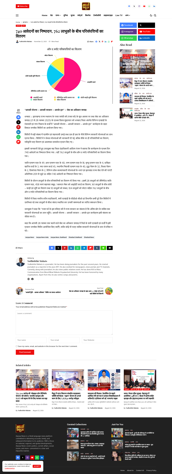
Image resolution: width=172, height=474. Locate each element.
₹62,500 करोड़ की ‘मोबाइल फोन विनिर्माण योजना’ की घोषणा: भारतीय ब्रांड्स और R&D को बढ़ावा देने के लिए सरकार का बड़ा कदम (137, 65)
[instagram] (139, 6)
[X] (134, 6)
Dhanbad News (89, 237)
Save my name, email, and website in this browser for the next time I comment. (47, 346)
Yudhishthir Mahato (25, 41)
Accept (37, 466)
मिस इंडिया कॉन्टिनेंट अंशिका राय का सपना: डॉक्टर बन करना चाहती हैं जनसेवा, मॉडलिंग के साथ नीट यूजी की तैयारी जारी (140, 457)
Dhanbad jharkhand (75, 237)
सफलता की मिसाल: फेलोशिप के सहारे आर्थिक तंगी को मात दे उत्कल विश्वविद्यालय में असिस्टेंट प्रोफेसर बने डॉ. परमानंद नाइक (144, 99)
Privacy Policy (151, 470)
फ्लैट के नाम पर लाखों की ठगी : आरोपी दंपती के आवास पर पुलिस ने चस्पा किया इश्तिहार (93, 457)
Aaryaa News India (42, 237)
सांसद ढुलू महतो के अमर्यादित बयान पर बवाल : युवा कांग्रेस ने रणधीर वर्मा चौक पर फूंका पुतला (139, 445)
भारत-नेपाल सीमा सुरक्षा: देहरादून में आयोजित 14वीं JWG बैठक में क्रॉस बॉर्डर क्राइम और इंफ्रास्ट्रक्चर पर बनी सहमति (144, 116)
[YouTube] (144, 6)
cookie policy (10, 468)
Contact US (140, 470)
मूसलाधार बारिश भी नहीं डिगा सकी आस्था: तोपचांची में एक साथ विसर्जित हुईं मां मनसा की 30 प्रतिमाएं (92, 434)
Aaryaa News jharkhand (59, 237)
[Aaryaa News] (86, 6)
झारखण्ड (25, 22)
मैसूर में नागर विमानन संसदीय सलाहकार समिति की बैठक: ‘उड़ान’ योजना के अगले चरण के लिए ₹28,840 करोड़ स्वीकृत (144, 84)
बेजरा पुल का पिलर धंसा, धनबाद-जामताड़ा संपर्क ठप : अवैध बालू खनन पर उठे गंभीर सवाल (92, 446)
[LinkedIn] (154, 6)
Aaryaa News (29, 237)
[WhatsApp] (149, 6)
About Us (130, 470)
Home (18, 22)
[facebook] (129, 6)
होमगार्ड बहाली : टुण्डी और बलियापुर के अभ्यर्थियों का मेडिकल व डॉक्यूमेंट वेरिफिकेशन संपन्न (139, 434)
